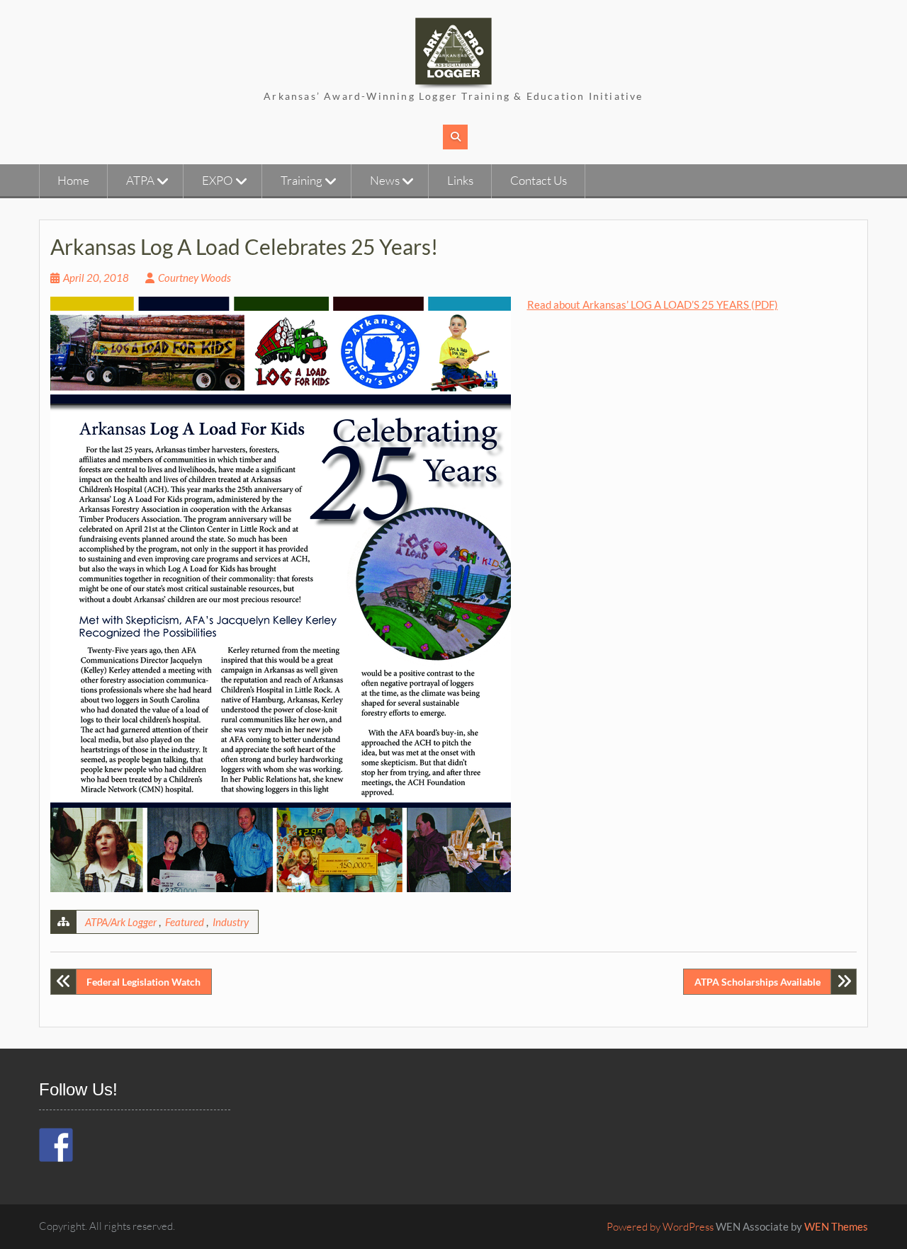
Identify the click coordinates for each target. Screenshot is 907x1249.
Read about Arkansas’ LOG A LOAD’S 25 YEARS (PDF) (652, 304)
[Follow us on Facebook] (56, 1145)
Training (301, 180)
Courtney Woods (194, 277)
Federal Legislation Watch (143, 982)
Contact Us (538, 180)
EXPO (217, 180)
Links (460, 180)
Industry (231, 922)
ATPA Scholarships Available (757, 982)
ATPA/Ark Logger (121, 922)
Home (73, 180)
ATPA (140, 180)
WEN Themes (836, 1226)
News (385, 180)
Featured (184, 922)
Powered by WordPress (660, 1226)
